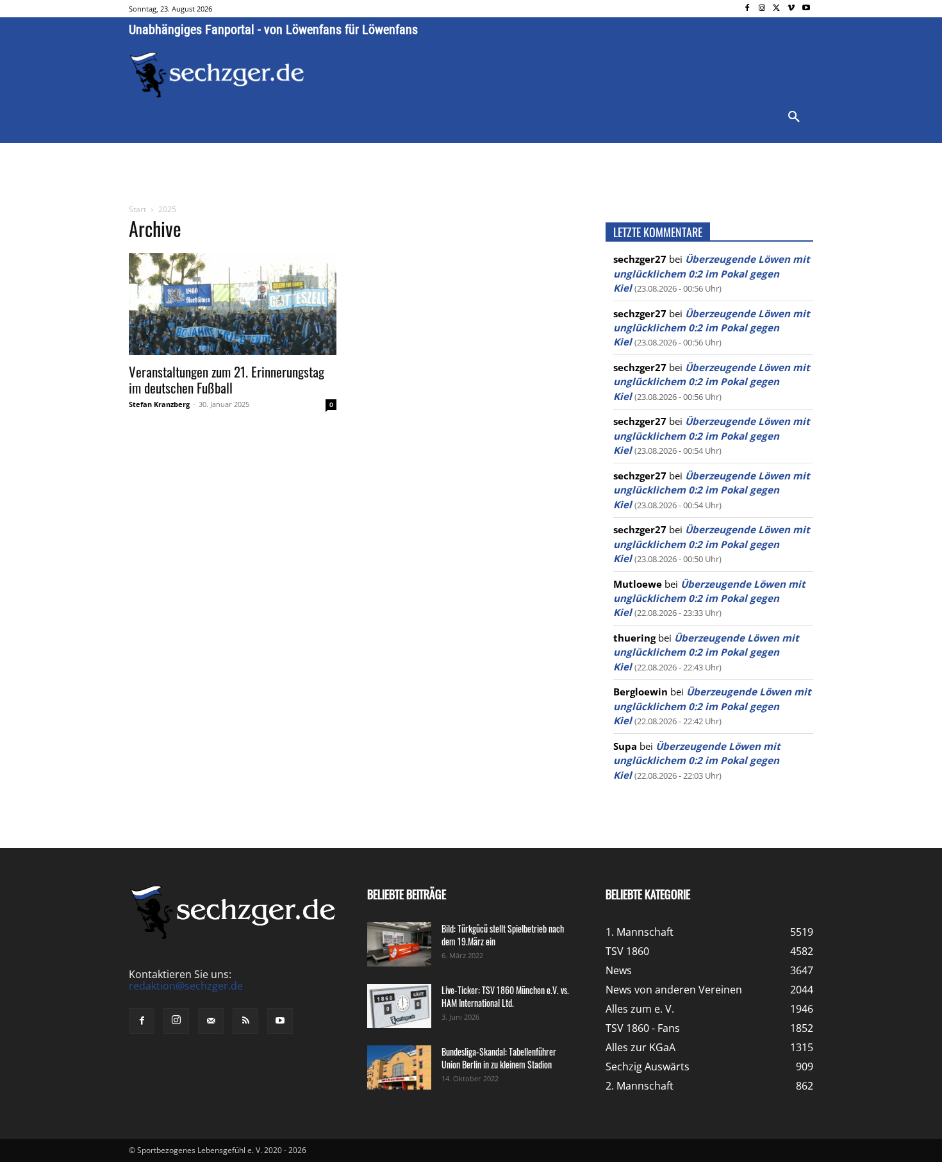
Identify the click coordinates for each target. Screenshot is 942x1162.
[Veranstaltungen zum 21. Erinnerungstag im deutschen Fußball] (232, 304)
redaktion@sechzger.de (186, 986)
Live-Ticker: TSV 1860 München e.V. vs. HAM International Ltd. (505, 996)
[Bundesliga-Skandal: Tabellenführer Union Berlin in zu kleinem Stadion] (399, 1067)
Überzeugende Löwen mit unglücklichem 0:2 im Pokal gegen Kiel (711, 273)
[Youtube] (805, 8)
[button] (794, 117)
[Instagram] (762, 8)
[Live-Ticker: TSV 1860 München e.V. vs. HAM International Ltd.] (399, 1006)
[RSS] (245, 1021)
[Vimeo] (791, 8)
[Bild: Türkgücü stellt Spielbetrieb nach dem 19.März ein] (399, 944)
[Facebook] (747, 8)
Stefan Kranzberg (159, 404)
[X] (777, 8)
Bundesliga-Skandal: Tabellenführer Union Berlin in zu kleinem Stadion (499, 1058)
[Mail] (211, 1021)
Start (137, 209)
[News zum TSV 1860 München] (217, 75)
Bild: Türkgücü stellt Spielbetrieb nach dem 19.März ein (503, 935)
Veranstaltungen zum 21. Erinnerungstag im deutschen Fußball (226, 379)
